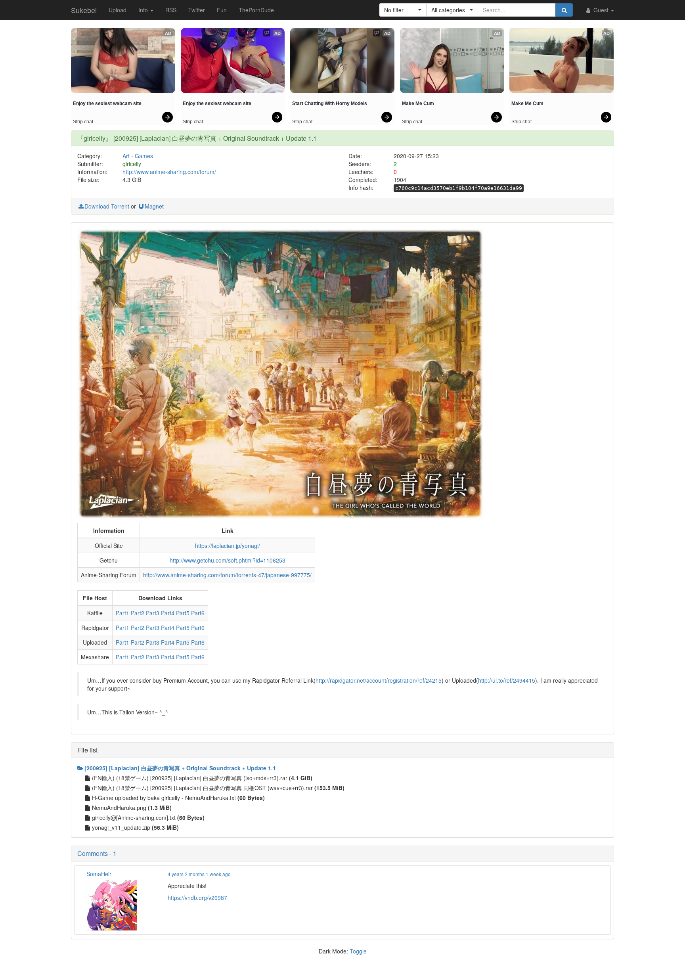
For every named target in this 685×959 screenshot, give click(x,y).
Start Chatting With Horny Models (329, 103)
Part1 (122, 613)
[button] (403, 10)
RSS (170, 10)
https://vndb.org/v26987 (197, 898)
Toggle (358, 951)
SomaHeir (98, 874)
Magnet (154, 206)
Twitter (196, 10)
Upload (117, 10)
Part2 (137, 613)
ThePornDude (256, 10)
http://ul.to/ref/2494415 (506, 680)
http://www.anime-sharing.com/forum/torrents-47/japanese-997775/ (227, 575)
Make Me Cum (418, 103)
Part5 (182, 613)
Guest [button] (601, 10)
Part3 (152, 613)
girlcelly (131, 164)
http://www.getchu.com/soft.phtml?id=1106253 (227, 560)
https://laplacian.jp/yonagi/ (227, 545)
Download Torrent (106, 206)
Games (144, 156)
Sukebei (84, 10)
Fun (222, 10)
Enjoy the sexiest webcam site (107, 103)
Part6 (198, 613)
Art (126, 156)
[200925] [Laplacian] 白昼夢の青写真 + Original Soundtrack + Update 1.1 (180, 768)
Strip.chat (83, 121)
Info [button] (143, 10)
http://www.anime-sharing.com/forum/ (169, 172)
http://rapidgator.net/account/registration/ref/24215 (379, 680)
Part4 (167, 613)
